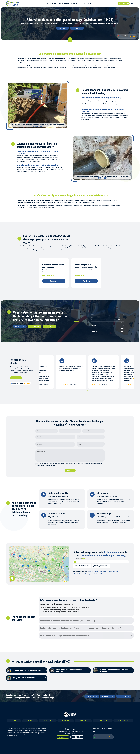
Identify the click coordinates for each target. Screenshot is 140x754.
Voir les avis (15, 378)
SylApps (86, 747)
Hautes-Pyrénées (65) (100, 571)
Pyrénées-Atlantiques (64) (95, 574)
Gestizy (80, 747)
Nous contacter (47, 275)
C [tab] (75, 562)
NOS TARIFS (74, 3)
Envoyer (68, 471)
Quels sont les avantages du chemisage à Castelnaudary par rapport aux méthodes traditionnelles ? (80, 627)
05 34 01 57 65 (125, 3)
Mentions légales (56, 747)
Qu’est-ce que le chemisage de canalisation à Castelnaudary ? (65, 635)
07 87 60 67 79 (50, 326)
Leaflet (67, 581)
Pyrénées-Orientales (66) (80, 574)
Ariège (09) (90, 571)
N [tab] (80, 562)
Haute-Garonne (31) (113, 571)
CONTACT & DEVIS (86, 3)
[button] (36, 562)
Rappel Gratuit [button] (61, 28)
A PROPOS (53, 3)
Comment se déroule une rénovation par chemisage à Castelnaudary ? (68, 620)
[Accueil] (47, 3)
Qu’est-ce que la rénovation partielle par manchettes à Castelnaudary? (68, 599)
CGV (64, 747)
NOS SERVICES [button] (63, 3)
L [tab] (77, 562)
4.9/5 (121, 37)
